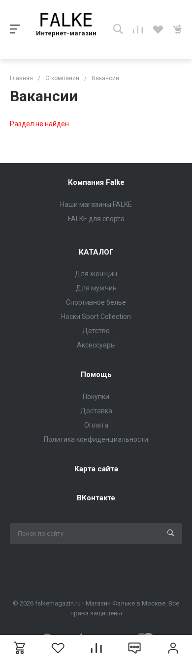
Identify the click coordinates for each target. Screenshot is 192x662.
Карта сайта (96, 468)
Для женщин (96, 274)
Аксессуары (96, 345)
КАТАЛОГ (96, 252)
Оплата (96, 425)
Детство (96, 331)
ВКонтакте (96, 497)
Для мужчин (96, 288)
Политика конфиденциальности (96, 439)
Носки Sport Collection (96, 316)
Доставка (96, 411)
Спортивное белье (96, 302)
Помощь (96, 374)
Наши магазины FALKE (96, 204)
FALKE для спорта (96, 219)
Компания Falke (96, 182)
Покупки (96, 397)
